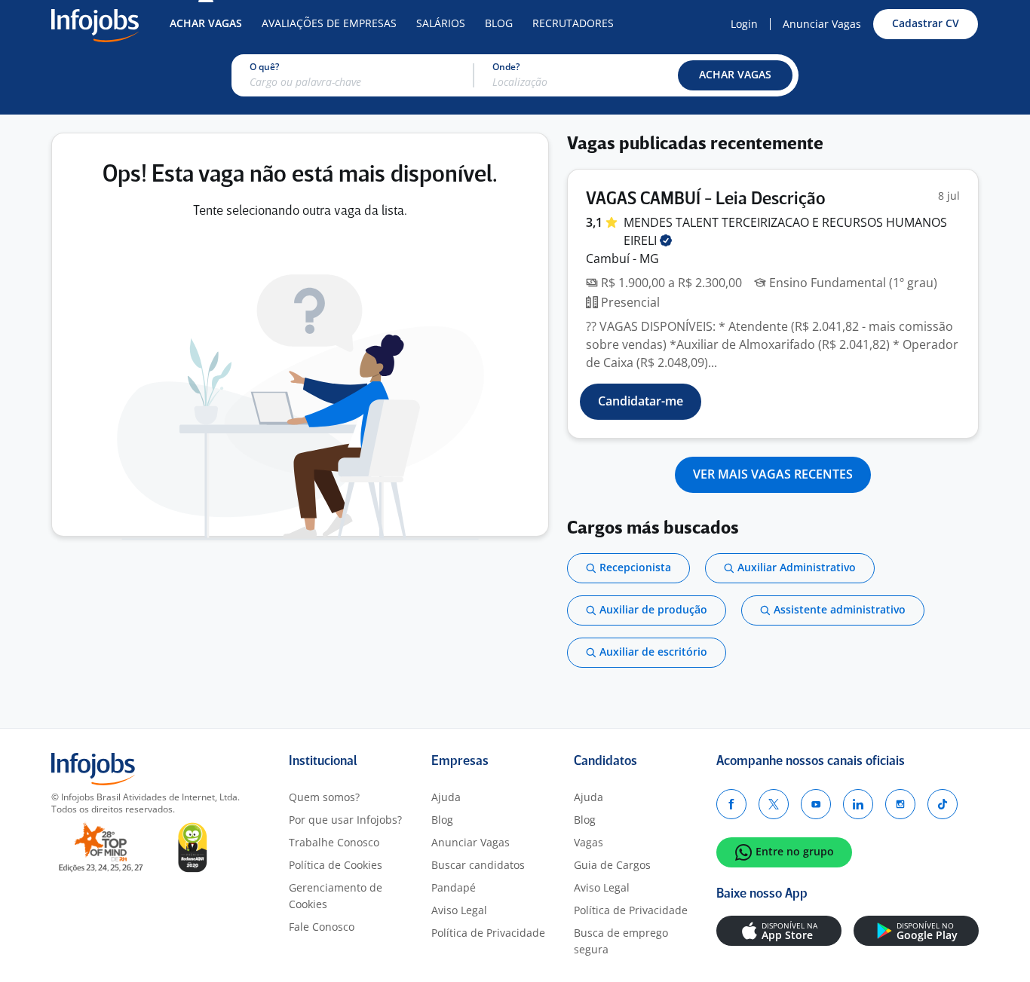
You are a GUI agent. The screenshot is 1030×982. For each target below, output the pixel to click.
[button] (735, 75)
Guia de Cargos (612, 865)
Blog (499, 23)
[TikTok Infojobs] (942, 804)
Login (744, 24)
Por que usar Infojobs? (345, 819)
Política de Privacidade (488, 932)
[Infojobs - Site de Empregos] (95, 24)
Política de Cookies (335, 865)
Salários (440, 23)
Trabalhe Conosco (334, 842)
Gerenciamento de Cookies (335, 895)
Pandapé (453, 887)
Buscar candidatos (478, 865)
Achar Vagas (206, 23)
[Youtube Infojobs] (816, 804)
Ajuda (446, 797)
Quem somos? (324, 797)
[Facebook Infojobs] (731, 804)
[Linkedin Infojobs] (858, 804)
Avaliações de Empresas (329, 23)
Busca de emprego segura (621, 940)
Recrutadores (573, 23)
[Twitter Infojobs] (774, 804)
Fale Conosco (321, 926)
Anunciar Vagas (822, 24)
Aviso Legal (459, 910)
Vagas (588, 842)
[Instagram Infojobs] (900, 804)
